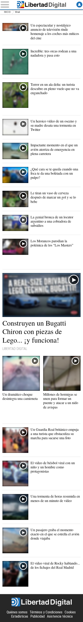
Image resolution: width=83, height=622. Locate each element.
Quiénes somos (17, 612)
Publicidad (37, 616)
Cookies (70, 612)
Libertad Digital (41, 4)
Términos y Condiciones (46, 612)
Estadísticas (19, 616)
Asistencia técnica (60, 616)
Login (79, 5)
